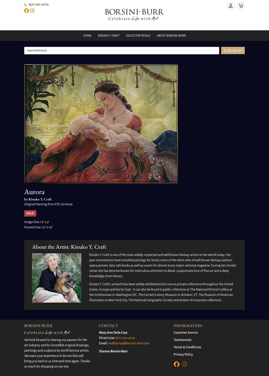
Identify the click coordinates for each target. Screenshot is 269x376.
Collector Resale (138, 35)
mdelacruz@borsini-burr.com (129, 343)
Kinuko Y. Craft (109, 35)
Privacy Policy (183, 354)
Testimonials (183, 340)
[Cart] (241, 5)
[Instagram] (32, 10)
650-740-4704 (125, 338)
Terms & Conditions (187, 347)
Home (87, 35)
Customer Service (186, 332)
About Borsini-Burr (171, 35)
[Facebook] (26, 10)
